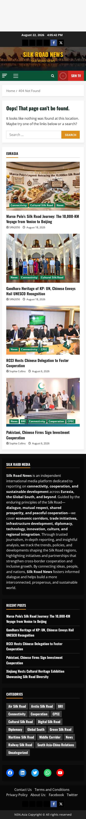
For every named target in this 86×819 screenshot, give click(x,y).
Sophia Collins (17, 371)
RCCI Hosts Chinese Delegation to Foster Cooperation (37, 363)
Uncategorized (18, 752)
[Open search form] (52, 76)
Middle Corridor (50, 737)
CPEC (44, 349)
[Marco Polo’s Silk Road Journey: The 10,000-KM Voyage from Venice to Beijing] (43, 186)
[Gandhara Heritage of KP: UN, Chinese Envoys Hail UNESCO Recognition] (43, 258)
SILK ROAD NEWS (43, 54)
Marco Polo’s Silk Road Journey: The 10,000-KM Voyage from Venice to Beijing (42, 219)
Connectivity (19, 205)
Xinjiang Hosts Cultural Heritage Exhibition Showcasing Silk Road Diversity (35, 674)
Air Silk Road (17, 706)
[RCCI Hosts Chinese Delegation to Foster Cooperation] (43, 330)
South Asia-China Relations (55, 744)
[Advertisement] (43, 15)
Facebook (56, 795)
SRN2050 (14, 227)
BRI (23, 421)
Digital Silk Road (49, 721)
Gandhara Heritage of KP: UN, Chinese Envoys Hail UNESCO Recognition (41, 291)
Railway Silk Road (20, 744)
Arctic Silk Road (42, 706)
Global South (35, 729)
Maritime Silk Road (21, 737)
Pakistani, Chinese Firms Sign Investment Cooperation (38, 435)
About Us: (38, 795)
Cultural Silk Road (41, 205)
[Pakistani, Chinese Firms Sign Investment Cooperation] (43, 402)
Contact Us (23, 789)
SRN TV (76, 75)
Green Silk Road (60, 729)
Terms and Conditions (52, 789)
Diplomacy (15, 729)
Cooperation (56, 421)
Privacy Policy (17, 795)
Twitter (72, 795)
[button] (4, 75)
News (60, 205)
